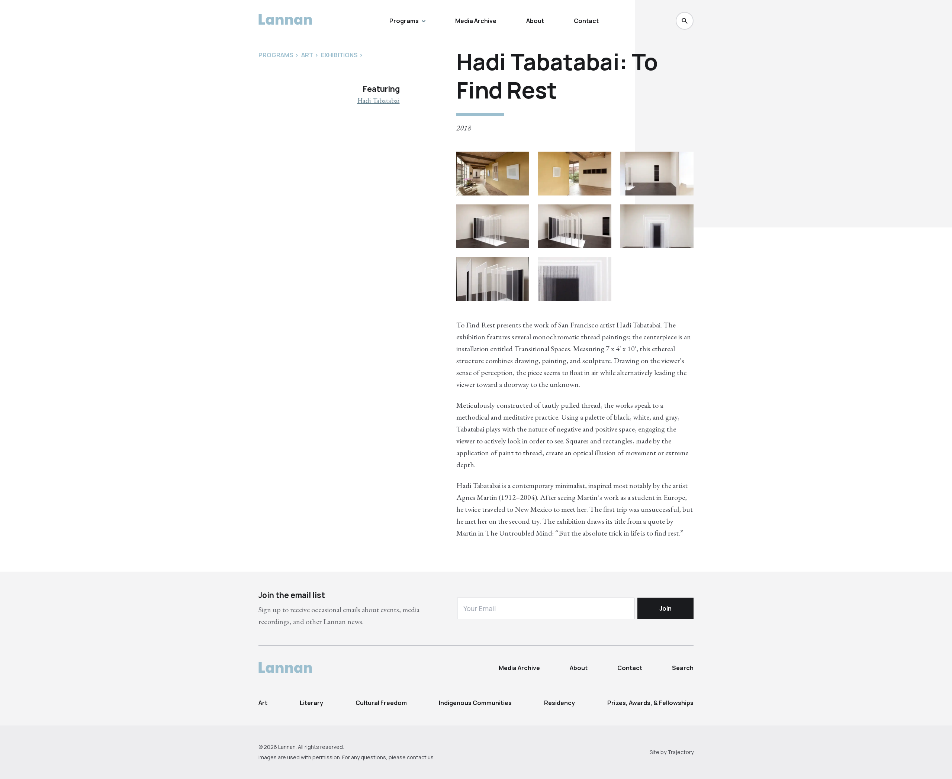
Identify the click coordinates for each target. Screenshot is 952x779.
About (535, 21)
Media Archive (475, 21)
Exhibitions (339, 55)
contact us (420, 757)
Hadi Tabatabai (378, 100)
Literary (311, 703)
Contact (586, 21)
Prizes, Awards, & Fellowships (650, 703)
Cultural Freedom (381, 703)
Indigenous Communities (475, 703)
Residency (559, 703)
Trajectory (681, 752)
